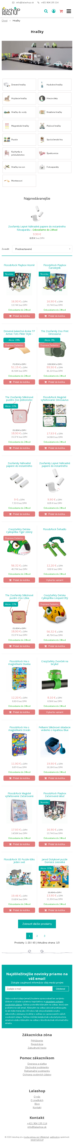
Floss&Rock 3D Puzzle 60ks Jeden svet (19, 861)
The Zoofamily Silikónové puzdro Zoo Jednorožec (19, 398)
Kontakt (37, 1107)
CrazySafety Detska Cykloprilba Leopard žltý (54, 596)
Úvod (4, 20)
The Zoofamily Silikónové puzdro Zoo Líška (19, 596)
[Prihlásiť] (54, 11)
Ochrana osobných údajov (37, 1074)
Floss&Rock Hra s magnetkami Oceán (19, 728)
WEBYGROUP (37, 1140)
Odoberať (60, 989)
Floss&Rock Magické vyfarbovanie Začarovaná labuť (19, 796)
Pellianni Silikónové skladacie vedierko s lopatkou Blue (55, 728)
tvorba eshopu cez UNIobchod (36, 1137)
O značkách (37, 1100)
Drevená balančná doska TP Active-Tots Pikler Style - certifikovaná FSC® (19, 334)
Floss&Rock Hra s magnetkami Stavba (19, 662)
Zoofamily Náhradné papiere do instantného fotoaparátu (19, 466)
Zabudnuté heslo (37, 1047)
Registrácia (37, 1044)
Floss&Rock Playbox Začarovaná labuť (54, 795)
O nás (37, 1096)
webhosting (55, 1137)
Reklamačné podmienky (37, 1071)
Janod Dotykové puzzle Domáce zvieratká (54, 861)
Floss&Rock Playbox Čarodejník (54, 266)
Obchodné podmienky (37, 1067)
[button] (46, 11)
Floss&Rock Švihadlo (54, 529)
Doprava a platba (37, 1063)
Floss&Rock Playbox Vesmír (19, 265)
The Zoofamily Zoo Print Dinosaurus (54, 332)
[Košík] (61, 11)
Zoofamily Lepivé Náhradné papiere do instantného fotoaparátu (37, 228)
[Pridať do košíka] (19, 315)
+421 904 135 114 (49, 2)
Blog (37, 1104)
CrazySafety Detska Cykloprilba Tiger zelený (19, 530)
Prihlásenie (37, 1040)
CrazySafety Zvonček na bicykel (54, 662)
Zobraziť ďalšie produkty (37, 924)
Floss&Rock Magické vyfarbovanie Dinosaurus (54, 398)
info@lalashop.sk (25, 2)
